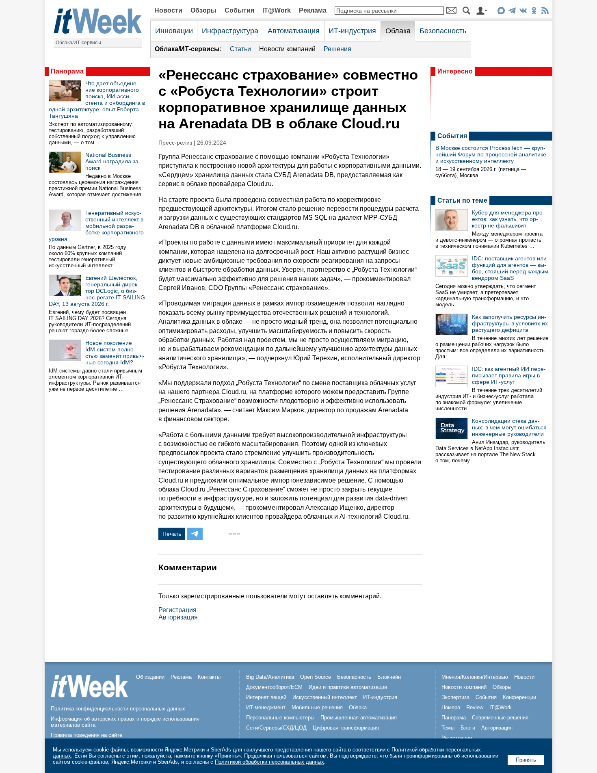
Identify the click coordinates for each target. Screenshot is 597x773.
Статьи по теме (462, 200)
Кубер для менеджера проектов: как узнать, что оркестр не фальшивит (508, 219)
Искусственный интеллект (324, 697)
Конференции (519, 697)
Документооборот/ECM (274, 687)
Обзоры (203, 10)
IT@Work (276, 10)
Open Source (315, 677)
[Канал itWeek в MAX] (500, 12)
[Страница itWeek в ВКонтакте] (522, 12)
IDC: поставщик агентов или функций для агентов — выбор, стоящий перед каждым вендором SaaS (510, 268)
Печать (171, 533)
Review (474, 707)
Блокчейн (389, 677)
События (239, 10)
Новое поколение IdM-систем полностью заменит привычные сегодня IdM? (115, 353)
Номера (450, 707)
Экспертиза (455, 697)
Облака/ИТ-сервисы (78, 42)
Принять (526, 760)
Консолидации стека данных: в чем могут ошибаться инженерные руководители (509, 427)
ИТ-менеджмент (266, 707)
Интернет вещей (266, 697)
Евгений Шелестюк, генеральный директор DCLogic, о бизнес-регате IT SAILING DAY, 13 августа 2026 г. (97, 291)
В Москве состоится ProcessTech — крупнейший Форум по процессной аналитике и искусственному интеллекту (490, 154)
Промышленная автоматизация (358, 718)
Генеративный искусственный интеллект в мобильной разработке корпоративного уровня (96, 226)
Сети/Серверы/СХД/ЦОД (276, 728)
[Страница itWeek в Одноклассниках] (533, 12)
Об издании (150, 677)
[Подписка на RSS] (544, 12)
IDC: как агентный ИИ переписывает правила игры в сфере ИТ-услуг (509, 375)
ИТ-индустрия (352, 31)
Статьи (240, 48)
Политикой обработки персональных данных (269, 762)
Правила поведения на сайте (86, 735)
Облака (398, 31)
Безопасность (443, 31)
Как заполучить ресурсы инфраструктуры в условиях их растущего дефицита (510, 323)
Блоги (468, 728)
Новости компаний (287, 48)
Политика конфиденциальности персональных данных (118, 709)
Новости (168, 10)
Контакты (209, 677)
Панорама (67, 71)
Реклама (313, 10)
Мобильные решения (317, 707)
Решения (337, 48)
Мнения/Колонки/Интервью (474, 677)
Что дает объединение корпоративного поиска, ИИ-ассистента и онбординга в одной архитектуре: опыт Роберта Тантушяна (97, 99)
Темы (447, 728)
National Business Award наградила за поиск (111, 161)
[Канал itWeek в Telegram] (511, 12)
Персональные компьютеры (280, 718)
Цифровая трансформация (346, 728)
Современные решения (500, 718)
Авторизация (178, 617)
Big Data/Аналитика (270, 677)
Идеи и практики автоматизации (348, 687)
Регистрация (177, 609)
